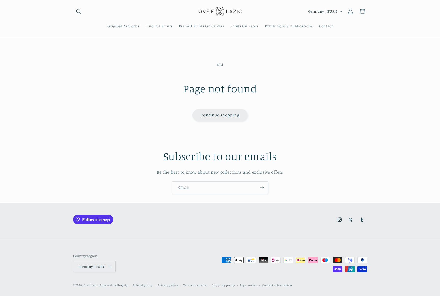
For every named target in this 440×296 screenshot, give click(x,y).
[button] (79, 11)
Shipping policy (223, 285)
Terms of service (195, 285)
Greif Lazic (91, 285)
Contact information (277, 285)
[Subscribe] (262, 187)
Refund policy (143, 285)
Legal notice (248, 285)
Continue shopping (220, 115)
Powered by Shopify (114, 285)
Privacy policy (168, 285)
